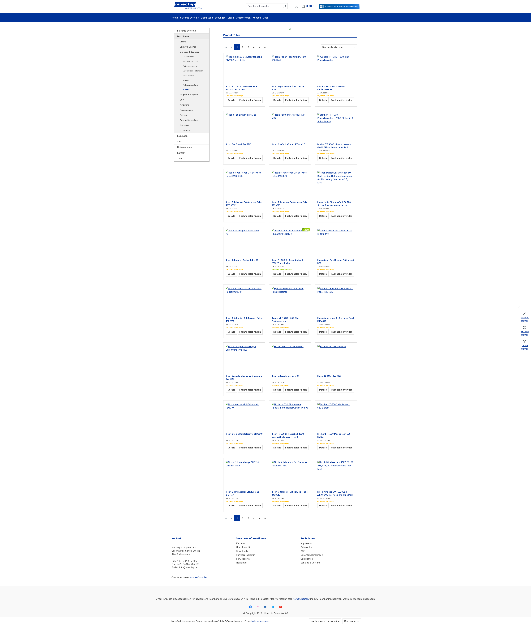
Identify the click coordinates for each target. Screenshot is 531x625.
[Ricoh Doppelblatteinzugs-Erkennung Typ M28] (244, 358)
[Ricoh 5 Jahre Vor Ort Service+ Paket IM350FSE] (244, 185)
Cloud (180, 141)
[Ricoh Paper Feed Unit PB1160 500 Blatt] (290, 69)
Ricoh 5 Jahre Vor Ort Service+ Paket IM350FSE (244, 203)
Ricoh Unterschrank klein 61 (285, 376)
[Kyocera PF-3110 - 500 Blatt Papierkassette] (335, 69)
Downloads (242, 551)
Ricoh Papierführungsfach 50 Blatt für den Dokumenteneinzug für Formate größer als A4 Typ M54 (334, 203)
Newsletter (241, 562)
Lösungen (182, 136)
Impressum (306, 543)
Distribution (183, 36)
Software (184, 115)
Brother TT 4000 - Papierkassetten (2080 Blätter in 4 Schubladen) (334, 145)
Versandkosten (301, 598)
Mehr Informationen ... (261, 621)
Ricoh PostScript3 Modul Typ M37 (288, 144)
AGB (302, 551)
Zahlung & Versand (310, 562)
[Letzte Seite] (265, 47)
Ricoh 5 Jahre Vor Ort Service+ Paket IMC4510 (335, 319)
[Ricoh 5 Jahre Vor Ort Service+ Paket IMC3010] (290, 185)
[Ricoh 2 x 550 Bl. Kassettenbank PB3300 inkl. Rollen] (244, 69)
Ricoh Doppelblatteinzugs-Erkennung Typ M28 (244, 377)
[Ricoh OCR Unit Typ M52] (335, 358)
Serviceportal (243, 558)
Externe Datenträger (189, 120)
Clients (183, 42)
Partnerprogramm (245, 555)
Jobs (179, 158)
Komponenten (186, 110)
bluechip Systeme (186, 30)
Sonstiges (184, 125)
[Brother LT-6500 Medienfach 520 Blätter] (335, 416)
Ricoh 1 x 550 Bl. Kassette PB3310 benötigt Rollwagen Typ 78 (288, 435)
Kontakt (181, 153)
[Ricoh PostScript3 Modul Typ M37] (290, 127)
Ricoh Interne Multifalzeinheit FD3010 (244, 434)
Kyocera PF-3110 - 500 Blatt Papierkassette (331, 87)
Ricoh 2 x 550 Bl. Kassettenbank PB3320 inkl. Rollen (287, 261)
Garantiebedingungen (311, 555)
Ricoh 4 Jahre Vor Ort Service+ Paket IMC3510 (290, 493)
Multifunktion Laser (190, 61)
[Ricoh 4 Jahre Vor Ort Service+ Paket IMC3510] (290, 474)
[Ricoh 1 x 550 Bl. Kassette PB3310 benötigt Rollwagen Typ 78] (290, 416)
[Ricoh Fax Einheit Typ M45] (244, 127)
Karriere (240, 543)
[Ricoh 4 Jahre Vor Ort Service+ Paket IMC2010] (244, 301)
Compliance (306, 558)
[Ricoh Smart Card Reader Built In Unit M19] (335, 243)
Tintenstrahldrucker (191, 66)
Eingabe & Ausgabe (189, 94)
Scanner (186, 80)
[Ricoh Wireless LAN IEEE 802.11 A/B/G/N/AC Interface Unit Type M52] (335, 474)
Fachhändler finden (250, 100)
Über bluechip (243, 547)
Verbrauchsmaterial (190, 85)
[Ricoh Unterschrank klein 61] (290, 358)
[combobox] (263, 6)
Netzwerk (184, 105)
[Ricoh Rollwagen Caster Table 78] (244, 243)
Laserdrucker (188, 57)
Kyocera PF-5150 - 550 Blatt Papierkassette (285, 319)
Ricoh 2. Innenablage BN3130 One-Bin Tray (243, 493)
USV (182, 100)
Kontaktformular (198, 577)
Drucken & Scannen (189, 52)
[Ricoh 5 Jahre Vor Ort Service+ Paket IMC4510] (335, 301)
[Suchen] (284, 6)
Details (231, 100)
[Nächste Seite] (259, 47)
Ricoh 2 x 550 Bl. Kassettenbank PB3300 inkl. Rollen (241, 87)
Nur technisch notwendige (325, 621)
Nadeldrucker (188, 76)
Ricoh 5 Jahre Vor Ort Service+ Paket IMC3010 (290, 203)
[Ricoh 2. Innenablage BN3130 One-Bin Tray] (244, 474)
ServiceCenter (525, 333)
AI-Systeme (185, 130)
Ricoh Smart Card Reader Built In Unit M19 (335, 261)
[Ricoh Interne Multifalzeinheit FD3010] (244, 416)
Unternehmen (184, 147)
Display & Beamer (188, 47)
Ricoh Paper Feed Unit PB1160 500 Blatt (288, 87)
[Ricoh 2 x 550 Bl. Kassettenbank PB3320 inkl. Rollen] (290, 243)
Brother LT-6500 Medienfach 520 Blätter (334, 435)
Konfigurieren (351, 621)
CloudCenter (524, 347)
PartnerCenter (525, 319)
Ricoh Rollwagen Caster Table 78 (242, 260)
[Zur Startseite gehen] (188, 5)
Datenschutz (307, 547)
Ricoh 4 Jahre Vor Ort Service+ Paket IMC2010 (244, 319)
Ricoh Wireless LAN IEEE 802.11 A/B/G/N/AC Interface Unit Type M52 (335, 493)
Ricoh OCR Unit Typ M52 (329, 376)
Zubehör (186, 90)
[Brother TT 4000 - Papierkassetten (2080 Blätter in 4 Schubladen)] (335, 127)
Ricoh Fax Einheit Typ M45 (239, 144)
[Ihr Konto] (296, 6)
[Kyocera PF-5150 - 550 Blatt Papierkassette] (290, 301)
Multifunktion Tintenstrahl (193, 71)
